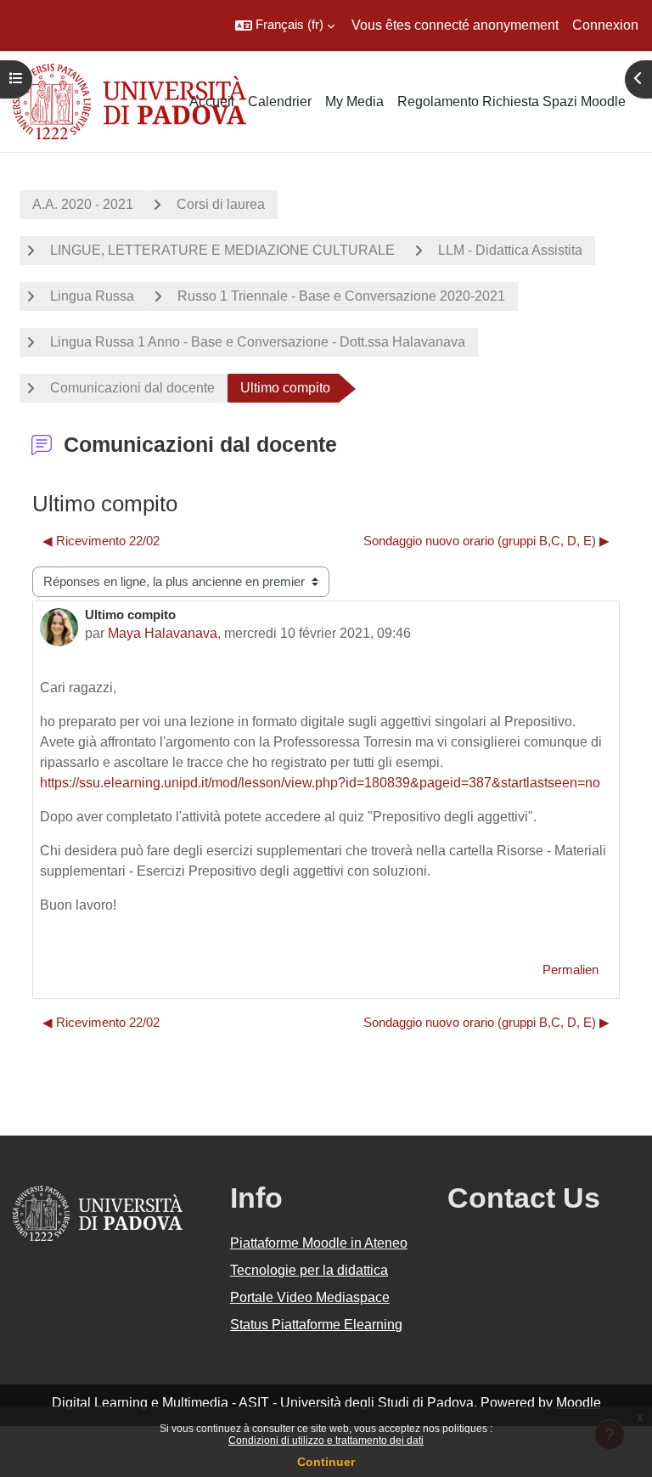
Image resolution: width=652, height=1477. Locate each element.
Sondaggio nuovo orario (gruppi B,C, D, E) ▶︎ (486, 541)
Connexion (605, 25)
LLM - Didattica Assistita (510, 250)
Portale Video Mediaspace (310, 1297)
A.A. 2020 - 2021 (82, 204)
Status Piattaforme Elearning (316, 1324)
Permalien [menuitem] (570, 970)
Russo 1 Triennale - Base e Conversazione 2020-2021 (341, 296)
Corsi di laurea (221, 204)
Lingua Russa (92, 296)
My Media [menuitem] (354, 101)
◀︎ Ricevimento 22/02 (101, 541)
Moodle (578, 1402)
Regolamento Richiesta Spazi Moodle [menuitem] (511, 101)
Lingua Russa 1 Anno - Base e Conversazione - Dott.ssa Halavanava (257, 342)
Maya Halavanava (162, 633)
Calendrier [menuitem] (280, 101)
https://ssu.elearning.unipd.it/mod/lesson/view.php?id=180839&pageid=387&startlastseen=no (320, 782)
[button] (285, 25)
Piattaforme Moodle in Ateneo (319, 1243)
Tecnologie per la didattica (309, 1270)
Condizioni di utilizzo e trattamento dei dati (326, 1440)
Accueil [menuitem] (211, 101)
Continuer (326, 1462)
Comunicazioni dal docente (132, 388)
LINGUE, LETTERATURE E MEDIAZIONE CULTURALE (222, 250)
